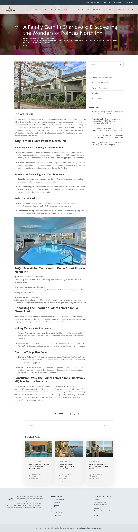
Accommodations (38, 9)
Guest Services (94, 9)
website (47, 42)
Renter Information (49, 38)
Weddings (96, 93)
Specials (68, 9)
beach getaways (32, 40)
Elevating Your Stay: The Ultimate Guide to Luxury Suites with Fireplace (107, 143)
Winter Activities (98, 98)
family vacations (72, 40)
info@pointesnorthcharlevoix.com (109, 511)
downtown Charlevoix (56, 40)
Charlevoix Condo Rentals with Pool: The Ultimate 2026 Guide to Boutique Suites (107, 129)
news (115, 40)
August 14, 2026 (65, 462)
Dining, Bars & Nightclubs (102, 78)
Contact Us (106, 2)
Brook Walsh (31, 38)
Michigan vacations (104, 40)
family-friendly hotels (88, 40)
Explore (79, 9)
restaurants (52, 290)
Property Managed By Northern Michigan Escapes (86, 528)
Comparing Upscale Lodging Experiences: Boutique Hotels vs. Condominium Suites (107, 136)
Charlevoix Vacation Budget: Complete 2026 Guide (99, 466)
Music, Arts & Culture (100, 83)
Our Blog (109, 9)
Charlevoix (43, 40)
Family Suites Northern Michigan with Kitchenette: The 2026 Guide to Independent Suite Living (106, 121)
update (40, 42)
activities (65, 386)
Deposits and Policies (92, 2)
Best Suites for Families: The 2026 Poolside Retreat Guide (39, 466)
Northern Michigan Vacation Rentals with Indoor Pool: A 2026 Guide (107, 113)
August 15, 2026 (35, 462)
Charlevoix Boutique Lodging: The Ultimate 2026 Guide (68, 466)
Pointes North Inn (30, 42)
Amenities (55, 9)
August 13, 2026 (95, 462)
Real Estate (123, 9)
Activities (56, 509)
